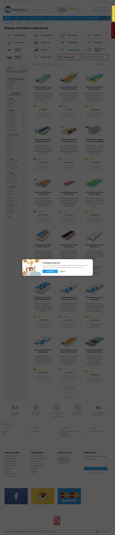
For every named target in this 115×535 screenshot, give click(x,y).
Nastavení (62, 271)
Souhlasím (50, 271)
